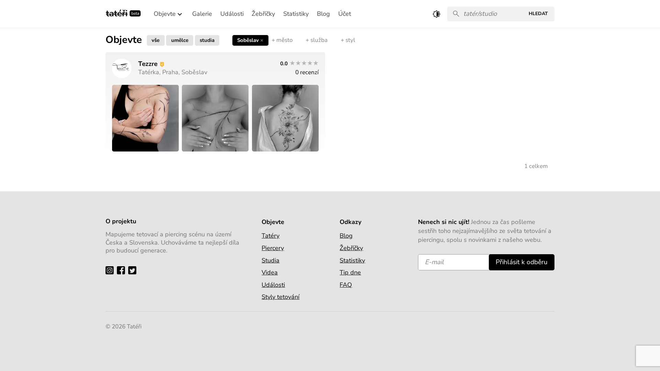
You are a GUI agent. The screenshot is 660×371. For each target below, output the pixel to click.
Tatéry (270, 236)
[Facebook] (122, 270)
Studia (207, 40)
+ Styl (348, 40)
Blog (346, 236)
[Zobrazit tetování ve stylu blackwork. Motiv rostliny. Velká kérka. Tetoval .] (145, 118)
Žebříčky (351, 248)
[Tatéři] (117, 12)
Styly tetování (280, 297)
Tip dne (350, 272)
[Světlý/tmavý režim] (436, 14)
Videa (270, 272)
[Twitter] (134, 270)
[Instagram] (111, 270)
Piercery (273, 248)
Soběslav (250, 40)
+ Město (282, 40)
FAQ (346, 285)
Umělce (179, 40)
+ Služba (317, 40)
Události (273, 285)
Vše (156, 40)
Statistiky (352, 260)
